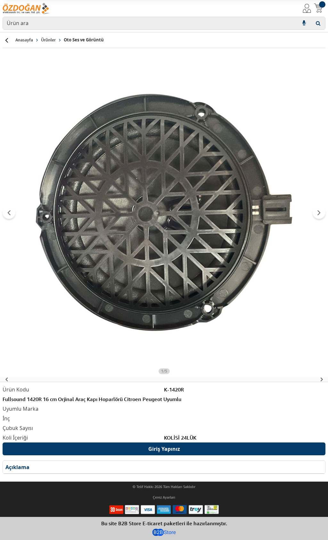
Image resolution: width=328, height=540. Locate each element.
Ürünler (48, 40)
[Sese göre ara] (304, 23)
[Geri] (6, 40)
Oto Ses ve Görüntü (84, 40)
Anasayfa (24, 40)
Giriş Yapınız (164, 448)
